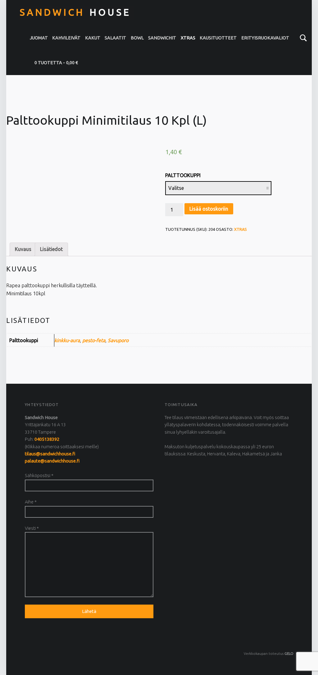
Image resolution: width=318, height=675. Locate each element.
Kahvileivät (66, 37)
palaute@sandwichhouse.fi (52, 460)
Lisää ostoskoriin (208, 209)
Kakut (92, 37)
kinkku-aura (67, 340)
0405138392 (46, 439)
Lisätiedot (51, 249)
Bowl (137, 37)
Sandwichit (162, 37)
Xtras (188, 37)
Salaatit (115, 37)
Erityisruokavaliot (265, 37)
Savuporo (118, 340)
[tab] (23, 249)
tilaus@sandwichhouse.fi (50, 453)
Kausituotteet (218, 37)
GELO (288, 653)
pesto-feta (93, 340)
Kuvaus (23, 249)
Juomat (39, 37)
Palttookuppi (183, 175)
